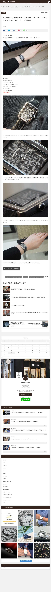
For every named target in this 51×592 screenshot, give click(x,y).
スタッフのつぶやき (6, 500)
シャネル (6, 277)
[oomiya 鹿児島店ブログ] (11, 2)
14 (39, 348)
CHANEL (4, 12)
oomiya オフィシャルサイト (26, 394)
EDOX (4, 462)
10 (11, 348)
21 (39, 350)
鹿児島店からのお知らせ (7, 494)
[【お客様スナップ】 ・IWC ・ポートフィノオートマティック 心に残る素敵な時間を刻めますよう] (25, 550)
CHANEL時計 (25, 277)
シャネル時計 (12, 277)
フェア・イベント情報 (7, 497)
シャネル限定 (35, 277)
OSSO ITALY (5, 486)
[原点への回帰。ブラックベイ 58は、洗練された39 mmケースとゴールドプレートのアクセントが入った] (9, 550)
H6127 (30, 277)
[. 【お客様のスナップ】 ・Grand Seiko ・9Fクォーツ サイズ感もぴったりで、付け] (42, 518)
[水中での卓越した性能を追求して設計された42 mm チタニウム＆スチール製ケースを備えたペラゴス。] (25, 534)
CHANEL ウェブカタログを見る (12, 268)
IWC (3, 470)
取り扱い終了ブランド (7, 492)
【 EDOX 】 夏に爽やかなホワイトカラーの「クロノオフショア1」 (24, 438)
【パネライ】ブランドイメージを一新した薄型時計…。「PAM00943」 (24, 421)
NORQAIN (5, 484)
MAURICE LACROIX (7, 481)
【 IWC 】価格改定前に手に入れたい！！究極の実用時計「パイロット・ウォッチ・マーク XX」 (28, 431)
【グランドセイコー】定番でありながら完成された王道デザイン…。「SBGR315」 (27, 412)
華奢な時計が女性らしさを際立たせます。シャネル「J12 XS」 (23, 289)
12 (25, 348)
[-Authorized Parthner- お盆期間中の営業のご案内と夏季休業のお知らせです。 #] (9, 518)
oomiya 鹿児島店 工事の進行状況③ (18, 305)
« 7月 (2, 356)
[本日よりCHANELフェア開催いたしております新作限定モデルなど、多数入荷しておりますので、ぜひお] (42, 534)
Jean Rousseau (6, 489)
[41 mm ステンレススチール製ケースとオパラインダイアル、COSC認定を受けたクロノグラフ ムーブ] (9, 534)
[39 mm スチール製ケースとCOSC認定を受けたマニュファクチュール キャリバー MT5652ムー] (25, 518)
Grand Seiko (5, 465)
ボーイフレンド (41, 277)
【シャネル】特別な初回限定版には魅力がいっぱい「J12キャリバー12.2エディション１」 (28, 297)
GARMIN (4, 468)
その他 (4, 502)
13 (32, 348)
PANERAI (4, 473)
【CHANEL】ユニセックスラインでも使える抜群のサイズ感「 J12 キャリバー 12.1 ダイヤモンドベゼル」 (29, 313)
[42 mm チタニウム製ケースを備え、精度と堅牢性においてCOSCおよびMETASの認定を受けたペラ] (42, 550)
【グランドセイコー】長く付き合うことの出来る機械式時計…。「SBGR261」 (26, 447)
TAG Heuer (5, 476)
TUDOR (4, 478)
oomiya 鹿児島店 (25, 382)
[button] (49, 2)
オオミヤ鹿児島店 (19, 277)
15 (46, 348)
